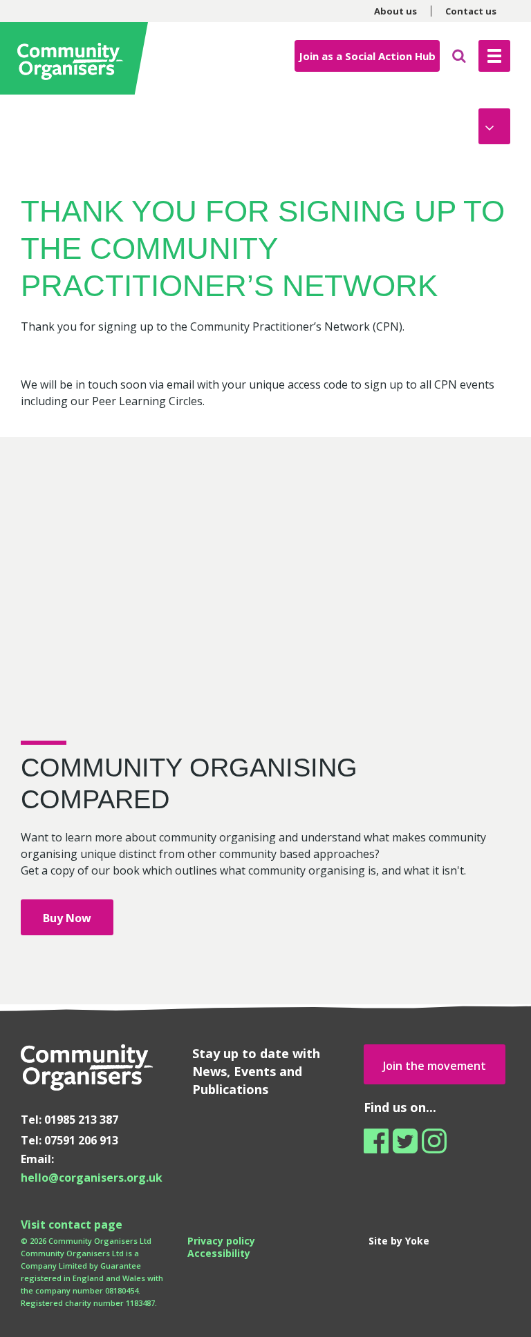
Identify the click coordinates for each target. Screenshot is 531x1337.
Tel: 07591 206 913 (69, 1140)
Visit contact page (71, 1224)
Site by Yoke (399, 1240)
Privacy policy (221, 1240)
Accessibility (218, 1253)
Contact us (470, 11)
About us (395, 11)
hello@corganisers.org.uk (91, 1177)
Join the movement (434, 1065)
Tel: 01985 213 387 (69, 1119)
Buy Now (67, 918)
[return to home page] (76, 58)
